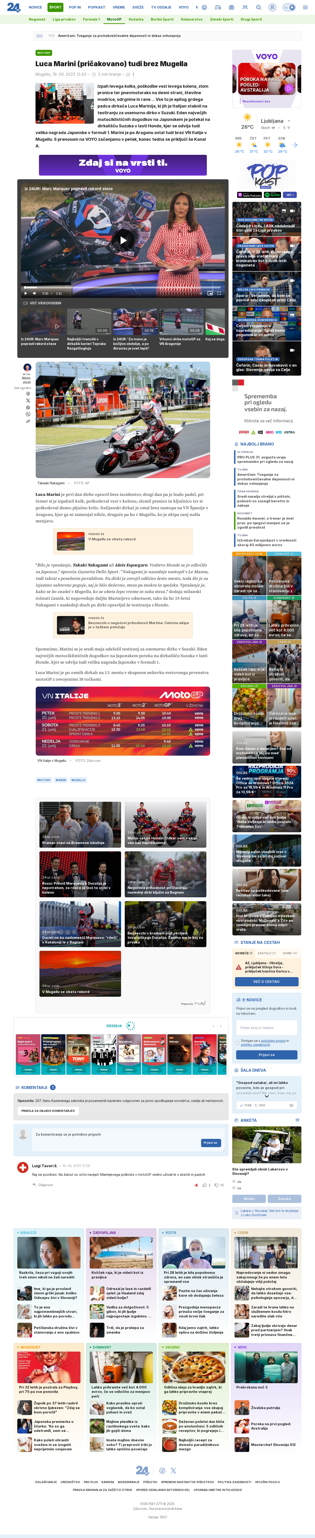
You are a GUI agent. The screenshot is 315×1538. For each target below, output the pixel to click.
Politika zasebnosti (234, 1482)
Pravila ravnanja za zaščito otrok (102, 1490)
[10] (205, 1054)
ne (239, 1188)
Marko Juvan (26, 380)
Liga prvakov (64, 19)
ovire (290, 953)
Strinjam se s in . (265, 1043)
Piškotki (150, 1482)
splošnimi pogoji (273, 1041)
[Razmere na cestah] (245, 7)
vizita (170, 1233)
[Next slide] (221, 1026)
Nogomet (37, 19)
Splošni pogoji (267, 1482)
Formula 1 (91, 19)
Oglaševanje (46, 1482)
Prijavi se (210, 1142)
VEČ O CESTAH (266, 981)
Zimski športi (221, 19)
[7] (129, 1054)
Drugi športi (251, 19)
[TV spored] (231, 7)
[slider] (123, 287)
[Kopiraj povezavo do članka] (28, 421)
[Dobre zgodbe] (204, 7)
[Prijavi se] (272, 7)
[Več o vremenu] (294, 145)
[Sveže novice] (39, 36)
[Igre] (218, 7)
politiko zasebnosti (255, 1045)
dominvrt (102, 1347)
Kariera (107, 1482)
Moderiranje (129, 1482)
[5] (78, 1054)
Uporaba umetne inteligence (218, 1490)
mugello (78, 780)
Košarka (136, 19)
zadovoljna (104, 1233)
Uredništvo (70, 1482)
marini (61, 780)
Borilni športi (162, 19)
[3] (28, 1054)
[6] (104, 1054)
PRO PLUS (91, 1482)
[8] (154, 1054)
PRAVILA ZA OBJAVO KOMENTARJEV (48, 1111)
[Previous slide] (213, 1026)
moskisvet (31, 1347)
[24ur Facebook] (162, 1470)
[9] (179, 1054)
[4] (53, 1054)
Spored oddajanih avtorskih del (163, 1490)
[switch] (289, 7)
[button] (44, 329)
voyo (242, 1347)
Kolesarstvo (192, 19)
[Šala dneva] (291, 1105)
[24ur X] (173, 1470)
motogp (44, 780)
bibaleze (29, 1233)
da (239, 1181)
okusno (172, 1347)
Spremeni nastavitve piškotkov (187, 1482)
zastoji (267, 953)
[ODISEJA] (121, 1025)
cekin (243, 1233)
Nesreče (244, 953)
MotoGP (114, 19)
